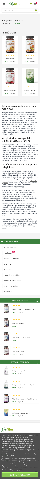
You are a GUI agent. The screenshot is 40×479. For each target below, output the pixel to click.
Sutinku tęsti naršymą (20, 475)
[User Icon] (31, 4)
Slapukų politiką (7, 470)
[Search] (36, 10)
